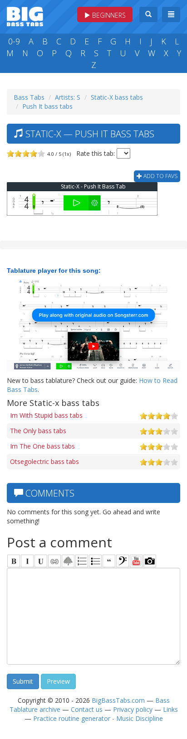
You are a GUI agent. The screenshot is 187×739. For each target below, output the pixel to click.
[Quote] (109, 561)
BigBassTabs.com (118, 700)
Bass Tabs (29, 97)
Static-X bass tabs (117, 97)
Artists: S (67, 97)
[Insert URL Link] (54, 561)
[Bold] (13, 561)
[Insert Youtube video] (136, 561)
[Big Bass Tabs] (25, 15)
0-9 (14, 41)
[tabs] (122, 561)
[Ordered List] (81, 561)
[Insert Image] (68, 561)
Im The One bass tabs (42, 446)
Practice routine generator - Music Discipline (98, 718)
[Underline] (40, 561)
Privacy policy (133, 709)
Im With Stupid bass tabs (46, 415)
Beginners (108, 15)
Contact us (87, 709)
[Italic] (27, 561)
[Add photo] (149, 561)
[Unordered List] (95, 561)
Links (170, 709)
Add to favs (159, 176)
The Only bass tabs (38, 430)
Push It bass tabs (47, 106)
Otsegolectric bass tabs (44, 461)
